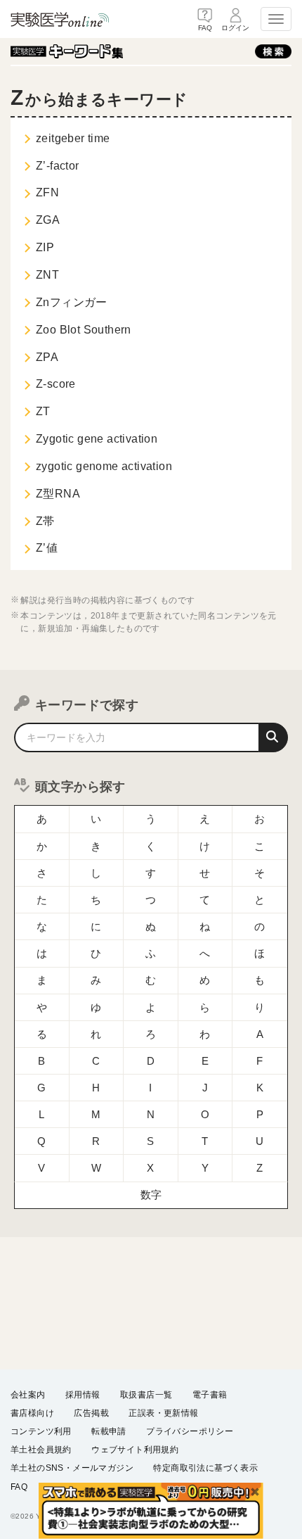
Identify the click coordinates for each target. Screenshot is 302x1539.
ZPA (47, 357)
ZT (43, 411)
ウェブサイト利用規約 (134, 1450)
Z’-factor (57, 166)
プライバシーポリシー (189, 1431)
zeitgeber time (73, 138)
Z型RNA (58, 494)
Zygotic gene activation (96, 439)
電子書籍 (210, 1395)
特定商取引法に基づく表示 (205, 1468)
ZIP (45, 247)
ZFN (47, 192)
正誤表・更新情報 (163, 1413)
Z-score (56, 384)
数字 (151, 1195)
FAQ (19, 1487)
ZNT (47, 275)
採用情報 (82, 1395)
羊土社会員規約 (41, 1450)
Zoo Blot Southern (83, 330)
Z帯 (45, 521)
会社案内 (28, 1395)
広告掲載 (91, 1413)
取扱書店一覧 (146, 1395)
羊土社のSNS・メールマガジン (72, 1468)
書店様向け (32, 1413)
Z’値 (47, 548)
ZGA (48, 220)
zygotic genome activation (104, 466)
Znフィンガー (71, 302)
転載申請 (108, 1431)
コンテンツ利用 (41, 1431)
